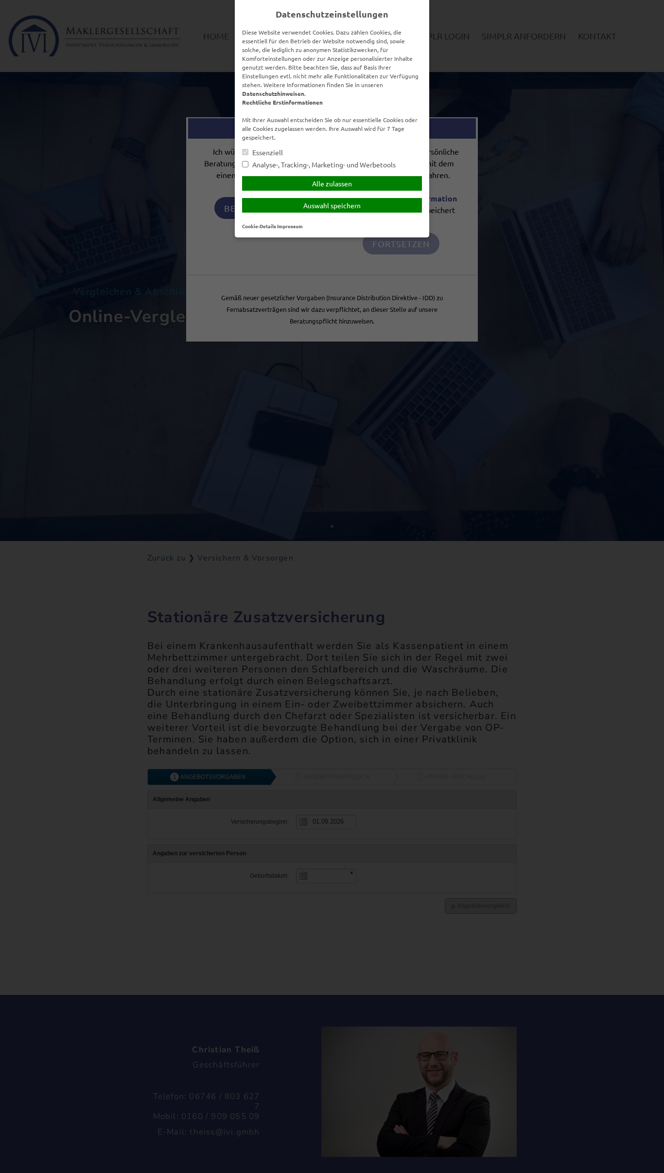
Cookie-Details (259, 226)
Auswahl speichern (332, 205)
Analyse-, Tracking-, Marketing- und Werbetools (323, 164)
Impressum (290, 226)
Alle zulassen (332, 183)
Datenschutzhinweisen (273, 93)
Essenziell (267, 152)
